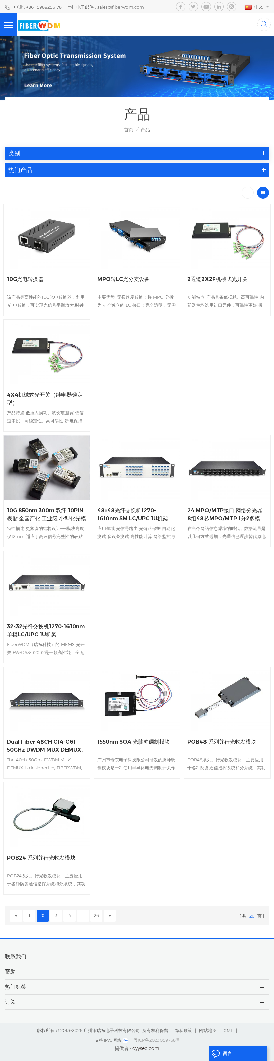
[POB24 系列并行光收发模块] (47, 814)
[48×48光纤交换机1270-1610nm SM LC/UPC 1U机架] (137, 467)
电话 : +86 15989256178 (38, 7)
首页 (128, 130)
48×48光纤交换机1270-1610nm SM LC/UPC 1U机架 (132, 514)
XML (228, 1030)
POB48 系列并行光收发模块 (221, 742)
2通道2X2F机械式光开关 (217, 279)
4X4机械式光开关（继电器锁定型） (45, 399)
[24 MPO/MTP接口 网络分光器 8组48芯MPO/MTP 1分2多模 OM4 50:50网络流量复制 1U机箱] (227, 467)
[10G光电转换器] (47, 236)
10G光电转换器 (25, 279)
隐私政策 (183, 1030)
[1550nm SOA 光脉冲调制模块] (137, 699)
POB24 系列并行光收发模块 (41, 858)
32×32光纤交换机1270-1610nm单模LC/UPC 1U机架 (46, 630)
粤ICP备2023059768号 (156, 1040)
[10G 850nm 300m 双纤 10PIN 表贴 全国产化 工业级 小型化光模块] (47, 467)
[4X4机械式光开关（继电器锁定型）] (47, 352)
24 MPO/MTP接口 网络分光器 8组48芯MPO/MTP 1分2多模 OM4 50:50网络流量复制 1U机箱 (224, 515)
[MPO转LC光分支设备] (137, 236)
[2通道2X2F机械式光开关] (227, 236)
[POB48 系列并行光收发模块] (227, 699)
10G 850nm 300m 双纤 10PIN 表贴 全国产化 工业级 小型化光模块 (46, 515)
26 (96, 915)
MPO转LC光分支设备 (123, 279)
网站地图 (208, 1030)
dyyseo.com (145, 1048)
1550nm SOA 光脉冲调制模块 (133, 742)
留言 (227, 1053)
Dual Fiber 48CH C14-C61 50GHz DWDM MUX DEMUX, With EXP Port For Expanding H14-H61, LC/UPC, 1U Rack (45, 746)
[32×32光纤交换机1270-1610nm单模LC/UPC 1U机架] (47, 583)
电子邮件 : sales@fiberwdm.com (110, 7)
